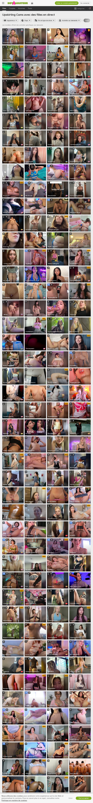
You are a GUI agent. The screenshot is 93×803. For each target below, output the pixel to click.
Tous (87, 20)
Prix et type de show (45, 20)
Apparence (11, 20)
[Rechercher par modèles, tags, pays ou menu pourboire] (90, 8)
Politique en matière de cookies (14, 800)
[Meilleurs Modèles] (32, 3)
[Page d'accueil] (17, 3)
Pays (26, 20)
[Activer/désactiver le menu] (3, 3)
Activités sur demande (69, 20)
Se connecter (84, 3)
